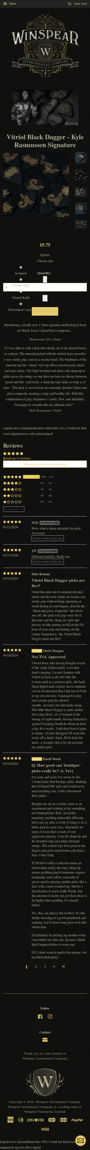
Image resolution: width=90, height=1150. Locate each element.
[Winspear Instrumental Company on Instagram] (50, 1017)
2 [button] (36, 966)
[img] (12, 522)
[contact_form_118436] (80, 1140)
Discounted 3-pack (20, 309)
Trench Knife (21, 297)
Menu (12, 3)
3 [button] (45, 966)
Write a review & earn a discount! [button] (45, 464)
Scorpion (21, 273)
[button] (12, 477)
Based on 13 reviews (17, 458)
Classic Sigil (21, 285)
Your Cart (80, 3)
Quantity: (44, 272)
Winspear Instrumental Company (58, 1102)
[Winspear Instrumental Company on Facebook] (40, 1017)
